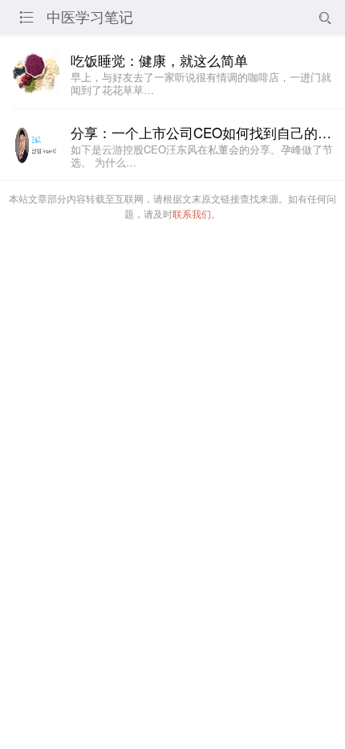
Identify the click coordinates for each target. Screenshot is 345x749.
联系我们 (191, 213)
